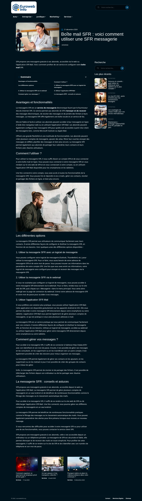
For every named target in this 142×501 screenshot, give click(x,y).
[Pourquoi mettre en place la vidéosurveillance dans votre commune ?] (78, 464)
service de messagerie (46, 108)
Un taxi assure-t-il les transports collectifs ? (49, 474)
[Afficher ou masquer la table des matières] (59, 77)
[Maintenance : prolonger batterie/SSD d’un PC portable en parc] (101, 123)
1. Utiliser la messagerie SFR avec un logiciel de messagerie (70, 86)
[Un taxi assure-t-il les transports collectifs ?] (53, 464)
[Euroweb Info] (23, 7)
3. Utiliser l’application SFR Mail (64, 90)
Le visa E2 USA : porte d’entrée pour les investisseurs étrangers (116, 98)
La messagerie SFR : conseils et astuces (67, 94)
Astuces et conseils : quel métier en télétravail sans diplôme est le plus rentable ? (115, 85)
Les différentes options (26, 85)
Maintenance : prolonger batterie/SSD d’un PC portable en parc (116, 124)
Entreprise (65, 45)
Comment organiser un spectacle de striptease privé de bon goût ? (26, 475)
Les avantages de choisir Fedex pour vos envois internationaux (116, 111)
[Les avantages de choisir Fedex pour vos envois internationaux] (101, 110)
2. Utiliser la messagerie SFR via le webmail (32, 90)
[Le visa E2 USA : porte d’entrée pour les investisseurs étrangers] (101, 97)
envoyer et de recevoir (76, 111)
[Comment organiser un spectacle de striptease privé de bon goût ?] (27, 464)
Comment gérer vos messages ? (29, 94)
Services (18, 480)
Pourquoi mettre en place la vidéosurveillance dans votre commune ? (77, 475)
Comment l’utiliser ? (60, 82)
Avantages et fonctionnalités (27, 81)
